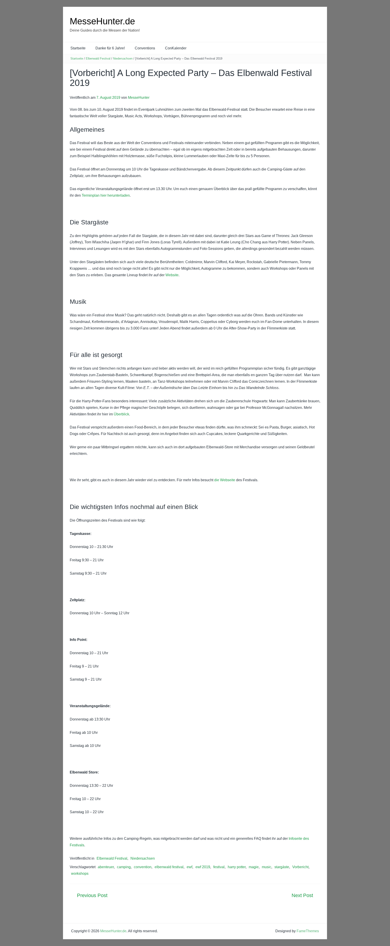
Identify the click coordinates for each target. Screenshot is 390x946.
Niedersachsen (122, 58)
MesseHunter (138, 97)
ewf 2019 (202, 867)
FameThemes (308, 931)
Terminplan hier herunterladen (106, 195)
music (266, 867)
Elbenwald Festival (98, 58)
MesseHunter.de (102, 21)
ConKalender (175, 48)
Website (172, 275)
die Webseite (224, 480)
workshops (79, 873)
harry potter (237, 867)
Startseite (78, 48)
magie (254, 867)
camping (124, 867)
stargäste (281, 867)
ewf (189, 867)
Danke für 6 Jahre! (110, 48)
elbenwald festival (169, 867)
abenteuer (106, 867)
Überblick (121, 414)
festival (219, 867)
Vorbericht (300, 867)
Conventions (145, 48)
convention (142, 867)
